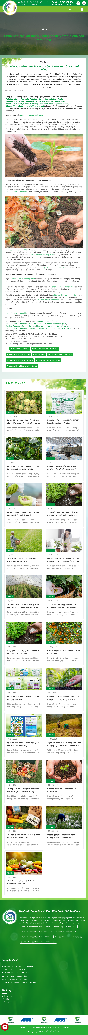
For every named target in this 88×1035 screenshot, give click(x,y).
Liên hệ (6, 1002)
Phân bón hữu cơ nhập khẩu (17, 99)
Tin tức (6, 999)
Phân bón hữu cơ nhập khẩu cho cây (54, 104)
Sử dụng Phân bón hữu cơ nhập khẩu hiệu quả (24, 106)
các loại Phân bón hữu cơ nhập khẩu (64, 932)
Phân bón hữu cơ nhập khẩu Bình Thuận (46, 99)
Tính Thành (65, 1027)
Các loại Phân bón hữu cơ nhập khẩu (50, 101)
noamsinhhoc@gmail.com (63, 4)
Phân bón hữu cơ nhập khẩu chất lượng (21, 104)
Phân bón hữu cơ (39, 354)
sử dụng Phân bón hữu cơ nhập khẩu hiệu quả (38, 942)
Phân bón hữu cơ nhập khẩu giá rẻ (19, 101)
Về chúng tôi (8, 996)
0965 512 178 (66, 2)
